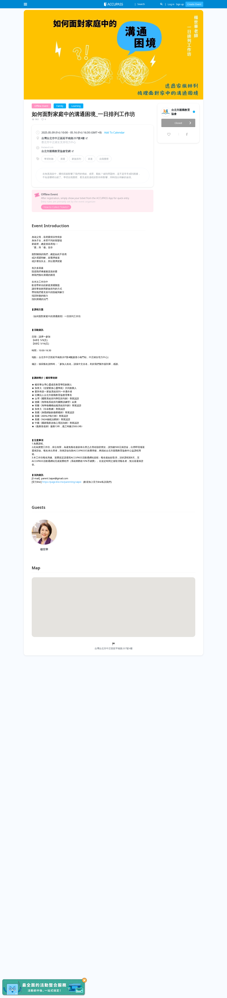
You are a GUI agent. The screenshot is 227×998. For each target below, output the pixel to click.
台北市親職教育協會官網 (56, 151)
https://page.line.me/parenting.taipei (61, 481)
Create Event (194, 4)
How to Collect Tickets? (56, 207)
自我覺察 (104, 158)
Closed (178, 123)
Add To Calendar (114, 132)
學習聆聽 (49, 158)
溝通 (62, 158)
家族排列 (76, 158)
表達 (90, 158)
